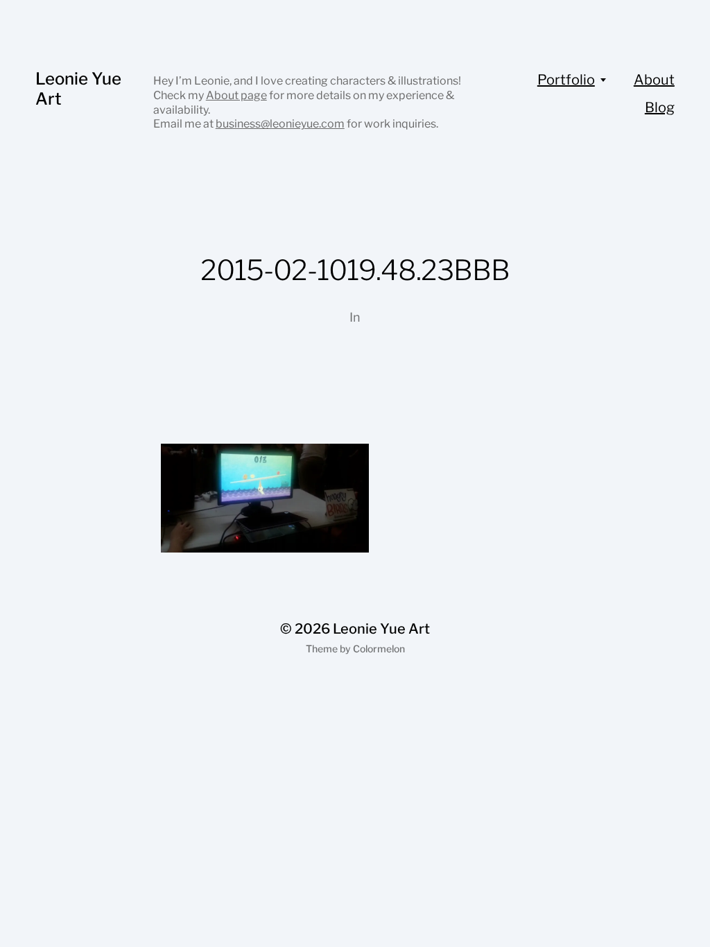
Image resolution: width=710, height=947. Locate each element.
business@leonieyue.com (280, 123)
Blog (660, 107)
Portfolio (566, 79)
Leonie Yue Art (78, 89)
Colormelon (379, 648)
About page (236, 95)
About (654, 79)
